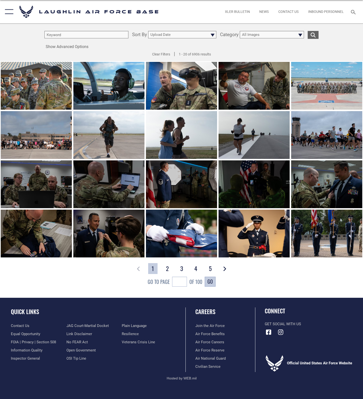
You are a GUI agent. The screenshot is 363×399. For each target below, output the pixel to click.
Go (210, 281)
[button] (8, 12)
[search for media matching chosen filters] (313, 35)
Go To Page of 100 (175, 281)
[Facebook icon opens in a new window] (268, 332)
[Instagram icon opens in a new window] (280, 332)
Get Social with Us (283, 324)
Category (229, 34)
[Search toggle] (354, 11)
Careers (205, 311)
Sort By (139, 34)
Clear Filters (161, 54)
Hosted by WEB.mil (182, 378)
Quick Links (25, 311)
